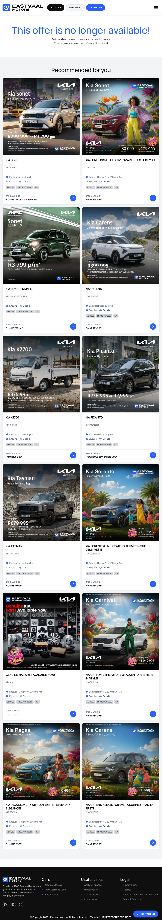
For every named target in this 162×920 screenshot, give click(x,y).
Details (26, 181)
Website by (111, 917)
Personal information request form (140, 894)
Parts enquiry (91, 889)
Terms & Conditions (133, 899)
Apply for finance (93, 884)
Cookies (127, 889)
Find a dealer (90, 899)
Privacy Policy (130, 884)
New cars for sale (53, 884)
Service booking (92, 894)
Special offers (52, 894)
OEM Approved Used (55, 889)
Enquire (13, 181)
